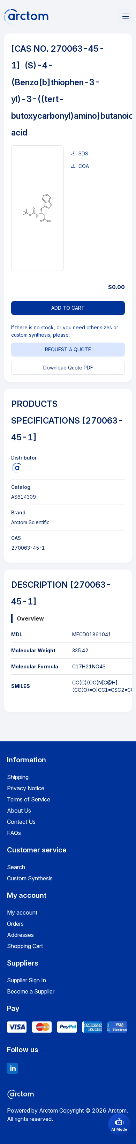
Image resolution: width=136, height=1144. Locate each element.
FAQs (14, 832)
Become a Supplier (30, 991)
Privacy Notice (25, 788)
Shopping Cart (25, 946)
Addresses (20, 934)
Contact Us (21, 821)
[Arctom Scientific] (16, 468)
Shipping (18, 776)
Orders (15, 923)
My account (22, 912)
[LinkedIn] (12, 1068)
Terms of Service (28, 799)
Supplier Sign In (26, 980)
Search (16, 867)
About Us (19, 810)
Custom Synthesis (30, 878)
